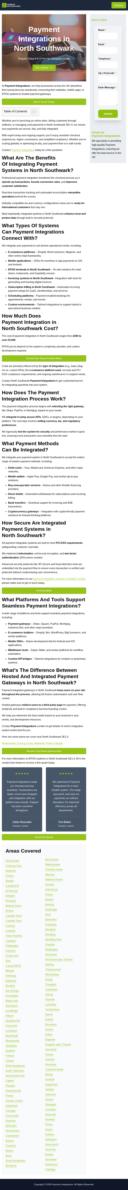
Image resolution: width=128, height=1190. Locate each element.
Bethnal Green (14, 905)
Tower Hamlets (14, 935)
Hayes (48, 1129)
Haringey (11, 1110)
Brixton (9, 910)
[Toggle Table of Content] (32, 112)
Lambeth (10, 930)
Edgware (50, 1039)
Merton (9, 1150)
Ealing (48, 979)
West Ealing (52, 974)
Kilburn (10, 1015)
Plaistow (10, 1085)
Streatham (11, 1045)
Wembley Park (53, 939)
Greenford (50, 1049)
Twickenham (52, 1009)
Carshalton (51, 989)
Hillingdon (51, 1139)
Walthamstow (52, 864)
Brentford (50, 929)
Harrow (49, 1054)
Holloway (11, 975)
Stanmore (50, 1094)
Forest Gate (12, 1115)
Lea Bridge (12, 1010)
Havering (50, 1149)
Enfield (49, 1019)
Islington (10, 895)
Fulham (10, 1055)
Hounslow (51, 1064)
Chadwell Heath (54, 1069)
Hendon (49, 884)
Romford (50, 1119)
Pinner (49, 1124)
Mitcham (50, 874)
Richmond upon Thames (59, 959)
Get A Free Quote (44, 837)
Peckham (11, 900)
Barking (49, 904)
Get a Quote (42, 67)
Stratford (10, 1050)
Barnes (10, 1140)
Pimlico (50, 743)
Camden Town (14, 915)
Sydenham (12, 1105)
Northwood (51, 1164)
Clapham (11, 940)
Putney (9, 1095)
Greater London (14, 1100)
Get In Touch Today (44, 102)
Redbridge (51, 909)
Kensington (12, 995)
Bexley (49, 1074)
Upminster (51, 1159)
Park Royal (51, 889)
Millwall (10, 970)
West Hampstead (15, 1065)
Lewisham (11, 1030)
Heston (49, 1099)
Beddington (51, 949)
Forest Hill (11, 1025)
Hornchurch (51, 1144)
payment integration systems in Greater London (59, 579)
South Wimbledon (15, 1160)
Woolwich (11, 1165)
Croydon (50, 944)
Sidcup (49, 994)
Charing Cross (25, 743)
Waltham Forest (54, 879)
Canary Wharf (13, 965)
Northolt (49, 1089)
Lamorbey (50, 1004)
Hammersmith (13, 1090)
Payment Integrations (22, 150)
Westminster (8, 743)
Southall (49, 1079)
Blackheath (12, 1035)
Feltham (49, 1134)
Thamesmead (53, 969)
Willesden (11, 1125)
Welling (49, 964)
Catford (10, 1080)
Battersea (11, 980)
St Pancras (12, 890)
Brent (9, 1155)
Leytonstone (12, 1135)
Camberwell (12, 885)
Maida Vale (12, 1000)
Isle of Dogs (12, 990)
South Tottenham (15, 1070)
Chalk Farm (12, 955)
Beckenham (52, 859)
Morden (49, 899)
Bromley (10, 985)
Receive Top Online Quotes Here (44, 751)
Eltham (49, 894)
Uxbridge (50, 1169)
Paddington (12, 945)
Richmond (51, 954)
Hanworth (50, 1114)
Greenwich (12, 1005)
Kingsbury (51, 924)
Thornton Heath (54, 869)
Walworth (39, 743)
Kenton (49, 1029)
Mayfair (59, 743)
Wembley (50, 934)
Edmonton (51, 919)
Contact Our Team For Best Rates (44, 358)
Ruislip (49, 1154)
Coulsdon (50, 1109)
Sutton (48, 1034)
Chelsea (10, 925)
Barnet (49, 1014)
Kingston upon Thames (58, 1044)
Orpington (50, 1104)
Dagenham (51, 1084)
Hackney (10, 950)
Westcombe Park (15, 1075)
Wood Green (13, 1130)
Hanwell (49, 999)
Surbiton (50, 1059)
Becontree (51, 1024)
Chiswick (11, 1145)
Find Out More (44, 590)
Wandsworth (12, 1040)
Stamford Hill (13, 1020)
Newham (11, 1120)
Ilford (48, 914)
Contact (119, 5)
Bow (8, 960)
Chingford (50, 984)
